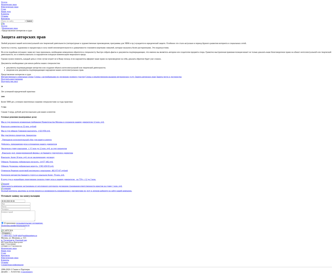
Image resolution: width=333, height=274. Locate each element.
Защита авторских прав (145, 77)
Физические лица (9, 4)
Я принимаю (22, 224)
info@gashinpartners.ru (27, 235)
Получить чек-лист (9, 81)
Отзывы (4, 16)
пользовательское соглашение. (29, 223)
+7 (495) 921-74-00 (9, 235)
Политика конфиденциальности (15, 225)
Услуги (4, 2)
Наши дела (6, 11)
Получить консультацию (12, 79)
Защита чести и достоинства (169, 77)
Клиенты (5, 14)
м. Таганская (6, 240)
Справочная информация (12, 265)
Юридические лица (9, 7)
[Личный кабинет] (3, 23)
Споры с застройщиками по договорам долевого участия (59, 77)
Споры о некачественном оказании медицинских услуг (110, 77)
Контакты (5, 18)
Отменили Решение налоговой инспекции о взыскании (34, 170)
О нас (3, 9)
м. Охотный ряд (20, 240)
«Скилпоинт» (27, 272)
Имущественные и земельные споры (17, 77)
